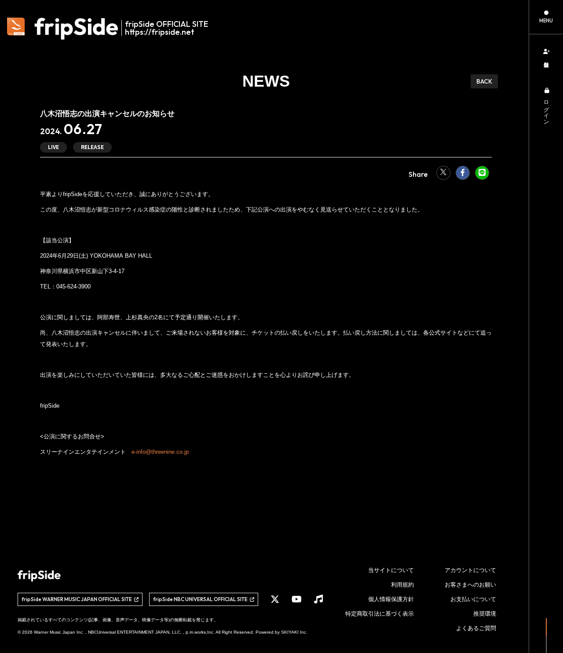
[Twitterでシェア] (443, 172)
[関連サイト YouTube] (297, 599)
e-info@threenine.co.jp (160, 452)
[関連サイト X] (275, 599)
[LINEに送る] (482, 172)
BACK (484, 81)
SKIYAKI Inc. (294, 632)
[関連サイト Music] (318, 599)
